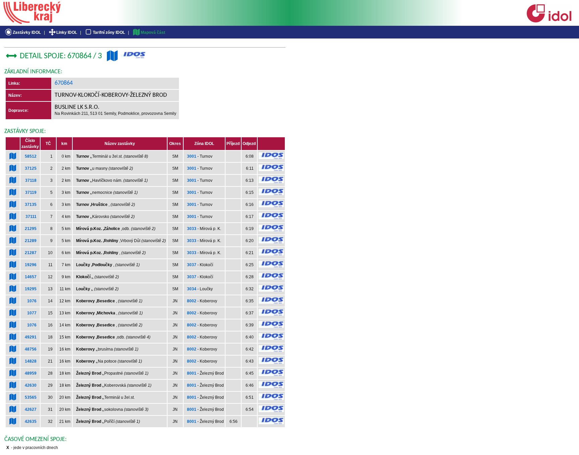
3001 (191, 156)
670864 (64, 83)
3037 (191, 264)
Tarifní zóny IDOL (109, 32)
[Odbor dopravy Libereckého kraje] (32, 21)
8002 (191, 301)
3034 (191, 289)
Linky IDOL (66, 32)
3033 (191, 228)
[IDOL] (549, 21)
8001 (191, 373)
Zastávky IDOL (27, 32)
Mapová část (153, 32)
